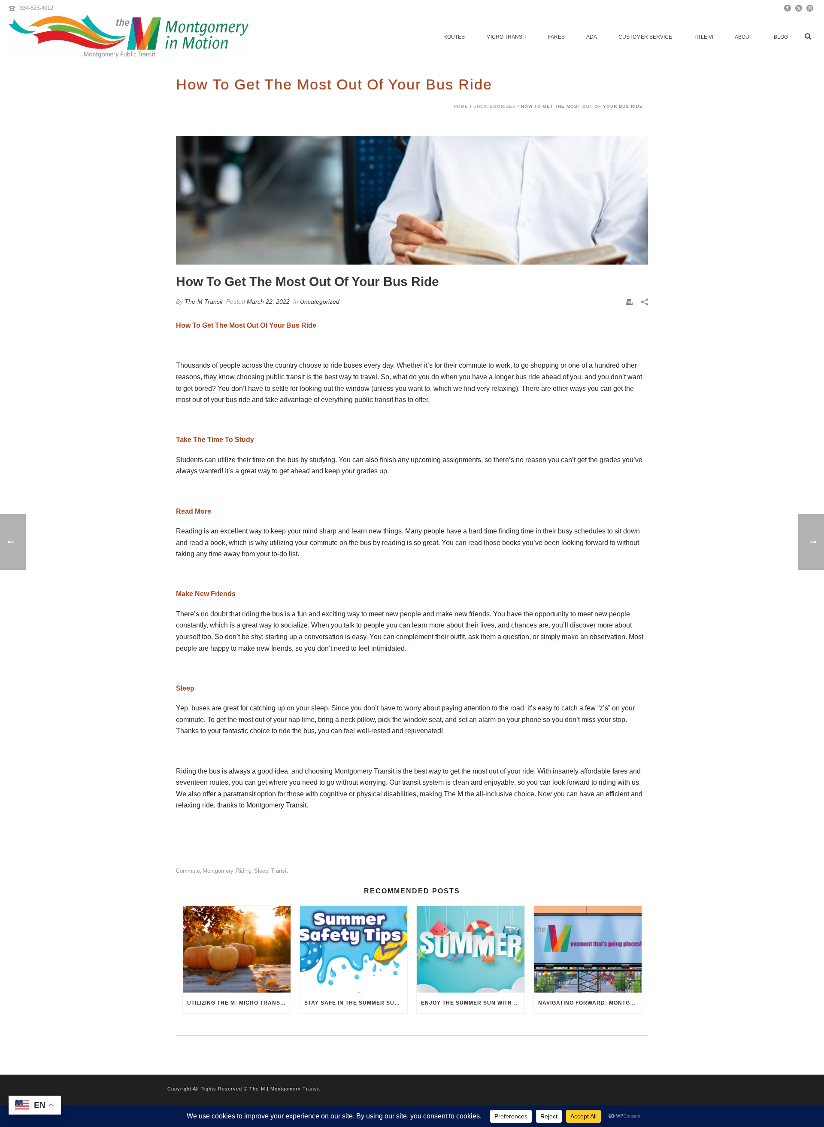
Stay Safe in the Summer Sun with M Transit (356, 1003)
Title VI (703, 37)
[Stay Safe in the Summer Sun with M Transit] (354, 949)
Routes (454, 37)
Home (461, 106)
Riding (243, 871)
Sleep (261, 871)
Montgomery (218, 871)
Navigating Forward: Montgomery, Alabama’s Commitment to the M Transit (590, 1003)
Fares (556, 37)
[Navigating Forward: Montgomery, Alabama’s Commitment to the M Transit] (588, 949)
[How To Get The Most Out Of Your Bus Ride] (412, 200)
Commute (188, 871)
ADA (591, 37)
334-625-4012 (36, 8)
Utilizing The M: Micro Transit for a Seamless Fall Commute (239, 1003)
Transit (279, 871)
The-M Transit (204, 301)
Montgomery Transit (364, 771)
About (743, 37)
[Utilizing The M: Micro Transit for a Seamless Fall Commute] (237, 949)
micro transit (506, 37)
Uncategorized (494, 106)
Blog (781, 37)
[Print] (629, 302)
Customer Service (645, 37)
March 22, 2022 (268, 301)
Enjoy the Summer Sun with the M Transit (472, 1003)
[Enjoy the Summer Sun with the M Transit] (470, 949)
